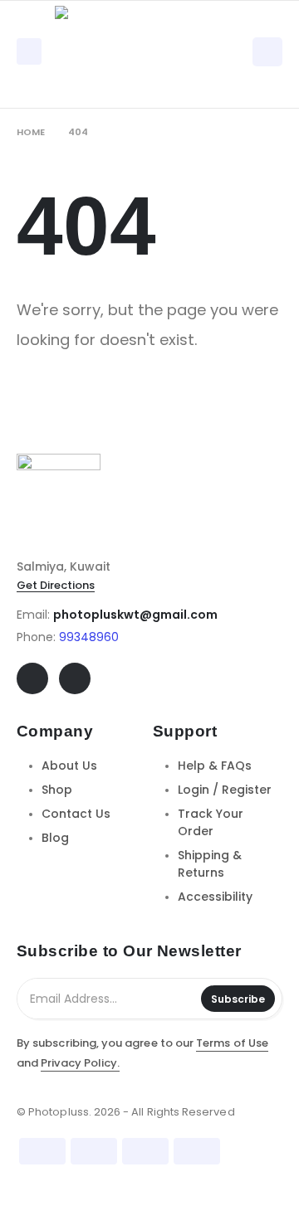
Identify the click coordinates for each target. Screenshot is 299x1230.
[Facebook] (32, 678)
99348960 (89, 637)
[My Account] (267, 51)
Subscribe (238, 999)
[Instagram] (75, 678)
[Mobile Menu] (29, 51)
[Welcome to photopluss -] (100, 51)
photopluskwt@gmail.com (135, 614)
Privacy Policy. (80, 1063)
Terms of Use (232, 1043)
